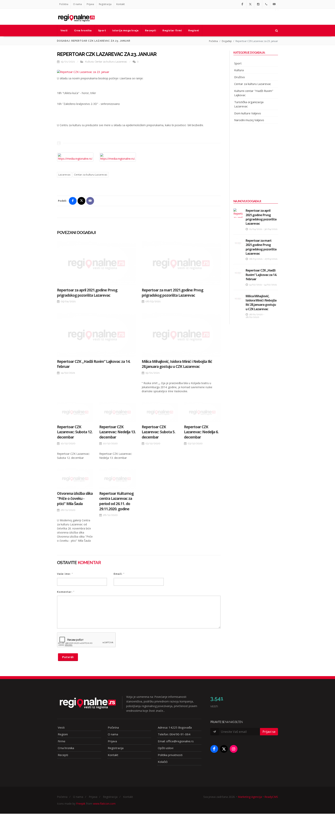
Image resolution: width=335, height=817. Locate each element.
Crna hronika (66, 748)
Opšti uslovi (165, 748)
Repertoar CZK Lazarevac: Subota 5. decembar (158, 432)
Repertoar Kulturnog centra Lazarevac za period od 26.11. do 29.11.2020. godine (116, 501)
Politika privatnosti (170, 755)
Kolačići (163, 762)
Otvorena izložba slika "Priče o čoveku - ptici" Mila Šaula (75, 498)
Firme (61, 741)
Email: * (119, 573)
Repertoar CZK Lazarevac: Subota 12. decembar (74, 432)
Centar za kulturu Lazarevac (111, 61)
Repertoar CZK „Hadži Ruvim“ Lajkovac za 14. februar (261, 274)
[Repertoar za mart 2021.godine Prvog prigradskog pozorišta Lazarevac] (181, 263)
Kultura (89, 61)
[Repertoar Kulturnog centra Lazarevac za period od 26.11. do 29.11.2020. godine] (117, 478)
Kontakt (120, 4)
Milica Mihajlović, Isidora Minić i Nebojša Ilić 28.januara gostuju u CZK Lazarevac (177, 364)
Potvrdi (68, 657)
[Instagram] (258, 4)
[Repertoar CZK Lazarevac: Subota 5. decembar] (160, 412)
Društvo (239, 77)
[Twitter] (250, 4)
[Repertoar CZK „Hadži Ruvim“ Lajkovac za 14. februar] (96, 335)
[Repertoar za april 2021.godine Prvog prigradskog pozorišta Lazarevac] (96, 263)
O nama (77, 4)
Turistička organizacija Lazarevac (248, 104)
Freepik (80, 803)
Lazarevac (64, 174)
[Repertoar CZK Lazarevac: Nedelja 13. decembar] (117, 412)
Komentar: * (65, 591)
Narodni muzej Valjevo (249, 120)
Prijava (90, 4)
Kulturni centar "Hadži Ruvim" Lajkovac (253, 93)
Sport (238, 63)
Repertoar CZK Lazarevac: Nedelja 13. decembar (117, 432)
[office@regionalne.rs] (274, 4)
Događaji (227, 41)
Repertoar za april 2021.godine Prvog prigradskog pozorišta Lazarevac (87, 293)
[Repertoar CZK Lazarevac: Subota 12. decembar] (75, 412)
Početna (63, 4)
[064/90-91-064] (266, 4)
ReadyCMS (271, 797)
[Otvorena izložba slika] (75, 478)
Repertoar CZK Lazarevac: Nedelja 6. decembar (201, 432)
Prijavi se (268, 732)
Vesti (61, 727)
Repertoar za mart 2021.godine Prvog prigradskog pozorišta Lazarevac (172, 293)
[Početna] (76, 17)
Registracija (105, 4)
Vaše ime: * (65, 573)
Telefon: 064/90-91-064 (174, 734)
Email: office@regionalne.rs (176, 741)
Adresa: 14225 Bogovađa (175, 727)
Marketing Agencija (250, 797)
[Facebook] (242, 4)
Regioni (63, 734)
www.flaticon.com (104, 803)
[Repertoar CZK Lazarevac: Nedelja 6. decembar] (202, 412)
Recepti (63, 755)
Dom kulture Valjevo (247, 113)
